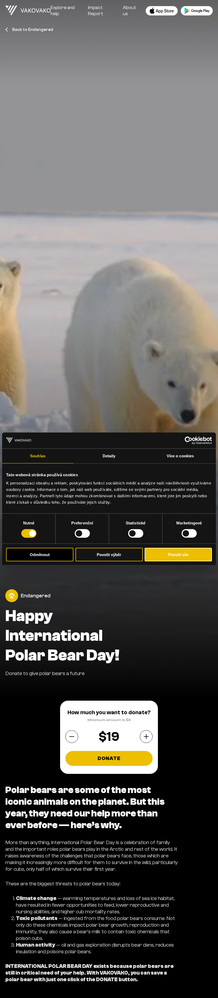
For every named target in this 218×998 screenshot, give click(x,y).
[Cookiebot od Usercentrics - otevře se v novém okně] (188, 440)
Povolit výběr (109, 554)
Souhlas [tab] (37, 455)
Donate (109, 758)
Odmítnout (40, 554)
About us (129, 11)
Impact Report (95, 11)
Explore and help (63, 11)
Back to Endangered (32, 29)
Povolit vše (178, 554)
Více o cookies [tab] (180, 455)
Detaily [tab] (109, 455)
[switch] (82, 533)
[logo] (28, 11)
